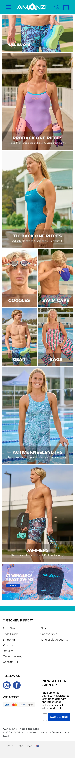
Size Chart (10, 628)
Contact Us (10, 662)
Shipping (9, 639)
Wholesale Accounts (54, 639)
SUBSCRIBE (59, 716)
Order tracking (13, 656)
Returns (8, 651)
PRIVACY (8, 745)
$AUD (30, 745)
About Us (46, 628)
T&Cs (20, 745)
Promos (8, 645)
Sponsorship (48, 634)
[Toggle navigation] (8, 7)
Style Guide (10, 634)
